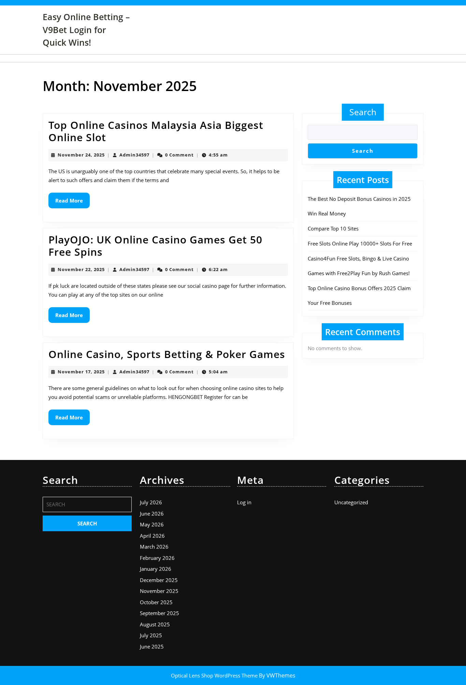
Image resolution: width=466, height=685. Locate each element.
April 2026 (152, 535)
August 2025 (155, 624)
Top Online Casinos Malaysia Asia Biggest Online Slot (155, 131)
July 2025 (151, 635)
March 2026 (154, 546)
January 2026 (155, 568)
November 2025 (159, 590)
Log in (244, 502)
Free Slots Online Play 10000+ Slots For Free (360, 243)
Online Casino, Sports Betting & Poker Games (166, 354)
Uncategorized (351, 502)
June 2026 (152, 513)
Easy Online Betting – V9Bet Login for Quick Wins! (86, 29)
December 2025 (159, 580)
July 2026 (151, 502)
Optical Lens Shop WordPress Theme (215, 675)
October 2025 (156, 602)
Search (362, 112)
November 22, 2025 (81, 269)
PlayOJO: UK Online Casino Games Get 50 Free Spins (155, 246)
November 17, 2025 (81, 372)
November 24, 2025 (81, 155)
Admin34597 (134, 155)
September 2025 (159, 613)
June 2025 (152, 646)
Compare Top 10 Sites (333, 228)
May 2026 (152, 524)
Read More (72, 203)
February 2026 (157, 557)
